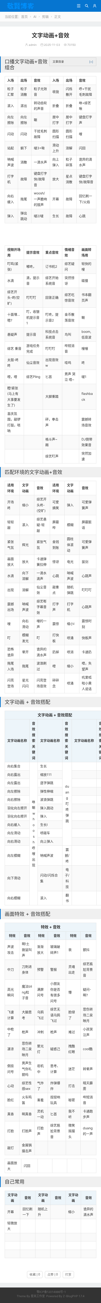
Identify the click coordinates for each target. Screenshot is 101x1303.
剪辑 (45, 17)
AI (34, 17)
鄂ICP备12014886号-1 (51, 1292)
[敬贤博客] (34, 6)
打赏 (68, 1274)
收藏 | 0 (35, 1274)
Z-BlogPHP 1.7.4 (74, 1296)
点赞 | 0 (52, 1274)
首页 (24, 17)
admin (31, 45)
